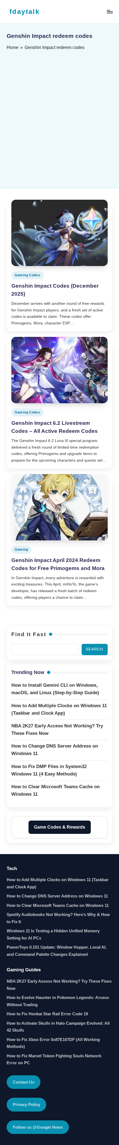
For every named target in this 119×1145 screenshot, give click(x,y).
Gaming (21, 549)
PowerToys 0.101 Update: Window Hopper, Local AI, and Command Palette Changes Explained (57, 951)
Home (13, 47)
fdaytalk (24, 11)
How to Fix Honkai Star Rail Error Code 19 (47, 1013)
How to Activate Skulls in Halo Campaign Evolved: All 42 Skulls (58, 1027)
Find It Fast (28, 634)
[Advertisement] (59, 117)
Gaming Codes (27, 275)
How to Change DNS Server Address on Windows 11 (57, 896)
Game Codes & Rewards (59, 827)
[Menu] (109, 11)
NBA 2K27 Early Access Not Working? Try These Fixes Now (59, 985)
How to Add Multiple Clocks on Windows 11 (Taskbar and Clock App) (57, 883)
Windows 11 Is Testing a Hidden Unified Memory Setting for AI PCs (53, 934)
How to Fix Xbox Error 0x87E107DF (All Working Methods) (53, 1043)
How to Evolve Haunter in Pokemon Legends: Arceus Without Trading (58, 1001)
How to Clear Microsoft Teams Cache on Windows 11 (58, 905)
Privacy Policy (26, 1104)
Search (94, 649)
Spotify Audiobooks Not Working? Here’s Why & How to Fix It (58, 918)
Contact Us (23, 1082)
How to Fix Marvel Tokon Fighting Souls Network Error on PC (54, 1059)
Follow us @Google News (38, 1127)
